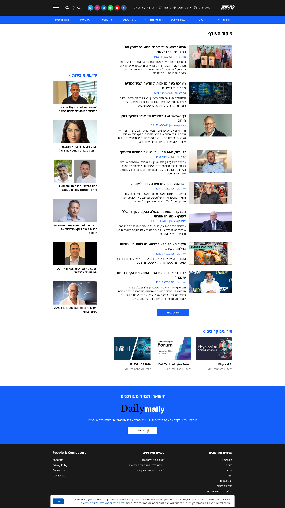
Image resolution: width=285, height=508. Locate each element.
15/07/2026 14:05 (163, 56)
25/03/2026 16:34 (158, 125)
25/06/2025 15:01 (165, 282)
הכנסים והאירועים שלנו (153, 460)
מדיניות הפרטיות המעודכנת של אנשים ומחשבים (102, 503)
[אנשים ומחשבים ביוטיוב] (117, 7)
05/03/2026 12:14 (165, 188)
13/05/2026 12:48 (163, 93)
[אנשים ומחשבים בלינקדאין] (103, 7)
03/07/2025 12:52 (165, 253)
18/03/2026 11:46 (165, 157)
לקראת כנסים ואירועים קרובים (150, 470)
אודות (229, 470)
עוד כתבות (173, 312)
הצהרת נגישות (225, 480)
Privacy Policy (60, 465)
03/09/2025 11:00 (158, 221)
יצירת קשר (227, 460)
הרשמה (141, 430)
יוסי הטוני (181, 157)
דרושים (228, 465)
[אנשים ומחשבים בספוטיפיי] (110, 7)
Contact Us (59, 470)
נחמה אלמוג (180, 57)
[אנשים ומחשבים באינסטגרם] (97, 7)
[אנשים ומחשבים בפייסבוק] (124, 7)
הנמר (229, 475)
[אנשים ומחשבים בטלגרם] (90, 7)
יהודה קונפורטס (178, 125)
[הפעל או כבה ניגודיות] (73, 8)
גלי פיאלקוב (180, 93)
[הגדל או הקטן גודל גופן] (78, 8)
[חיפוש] (67, 8)
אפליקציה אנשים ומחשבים (219, 491)
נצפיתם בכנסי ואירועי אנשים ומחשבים (146, 465)
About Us (58, 460)
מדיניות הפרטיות (224, 486)
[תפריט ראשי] (55, 7)
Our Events (59, 475)
